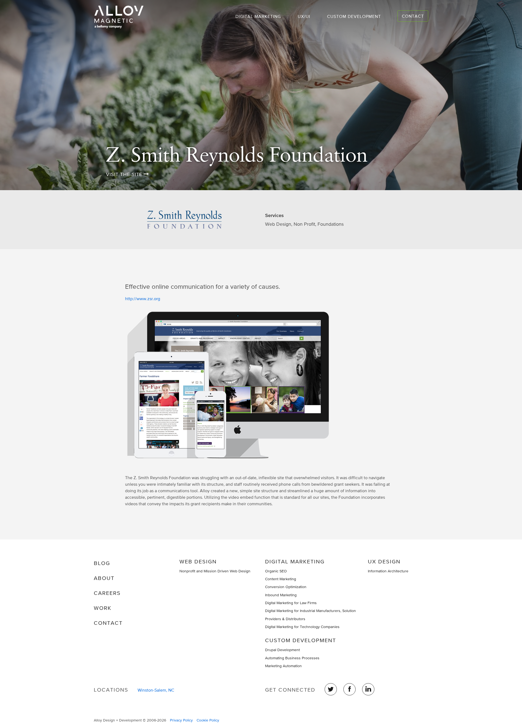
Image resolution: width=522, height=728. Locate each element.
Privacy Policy (181, 720)
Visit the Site (125, 174)
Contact (413, 16)
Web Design (198, 561)
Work (102, 608)
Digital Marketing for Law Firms (291, 603)
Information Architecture (388, 571)
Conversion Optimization (285, 587)
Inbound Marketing (281, 595)
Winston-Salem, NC (156, 690)
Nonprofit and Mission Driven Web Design (214, 571)
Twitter (331, 689)
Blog (102, 563)
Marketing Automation (283, 666)
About (104, 578)
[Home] (121, 17)
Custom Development (354, 16)
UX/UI (304, 16)
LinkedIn (368, 689)
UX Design (384, 561)
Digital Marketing (258, 16)
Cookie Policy (208, 720)
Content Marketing (280, 579)
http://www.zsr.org (142, 298)
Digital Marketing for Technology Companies (302, 627)
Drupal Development (282, 650)
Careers (107, 593)
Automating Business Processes (292, 658)
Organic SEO (276, 571)
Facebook (349, 689)
